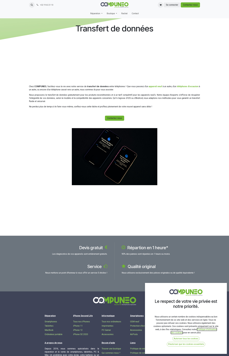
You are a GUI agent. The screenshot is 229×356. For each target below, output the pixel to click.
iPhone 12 (78, 330)
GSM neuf (134, 321)
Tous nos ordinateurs (111, 321)
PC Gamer (106, 330)
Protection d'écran (138, 326)
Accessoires (107, 334)
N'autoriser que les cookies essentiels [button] (186, 344)
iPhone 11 (78, 326)
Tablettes (49, 326)
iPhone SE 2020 (80, 334)
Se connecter (172, 5)
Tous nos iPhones (81, 321)
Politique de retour (138, 348)
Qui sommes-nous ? (111, 353)
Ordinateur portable (53, 334)
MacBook (49, 330)
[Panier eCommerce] (160, 5)
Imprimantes (107, 326)
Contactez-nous (190, 5)
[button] (32, 5)
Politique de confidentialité (142, 353)
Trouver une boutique (111, 348)
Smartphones (51, 321)
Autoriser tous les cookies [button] (186, 338)
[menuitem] (96, 14)
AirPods (134, 334)
